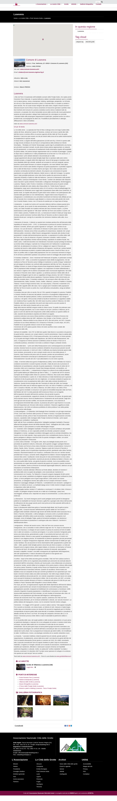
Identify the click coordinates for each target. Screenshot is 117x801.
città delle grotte (90, 41)
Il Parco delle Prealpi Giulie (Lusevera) (31, 686)
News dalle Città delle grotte (69, 764)
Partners (16, 781)
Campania (39, 766)
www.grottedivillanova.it (63, 656)
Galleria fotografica (86, 4)
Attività (73, 4)
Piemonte (39, 779)
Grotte (66, 4)
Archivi (62, 760)
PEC (84, 771)
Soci (14, 776)
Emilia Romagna (41, 769)
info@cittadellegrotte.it (43, 744)
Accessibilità (87, 764)
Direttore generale (19, 774)
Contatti (98, 4)
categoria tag (79, 41)
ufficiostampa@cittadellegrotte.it (28, 753)
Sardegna (39, 784)
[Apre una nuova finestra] (65, 725)
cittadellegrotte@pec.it (24, 755)
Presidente (16, 769)
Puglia (38, 781)
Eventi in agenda (65, 766)
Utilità (85, 760)
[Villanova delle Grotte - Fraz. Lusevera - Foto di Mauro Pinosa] (61, 700)
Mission (15, 764)
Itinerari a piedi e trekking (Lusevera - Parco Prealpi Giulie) (37, 688)
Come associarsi (18, 779)
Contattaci (86, 774)
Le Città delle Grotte (45, 760)
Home (16, 18)
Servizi (62, 769)
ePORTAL (91, 793)
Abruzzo (39, 764)
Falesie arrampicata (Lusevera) (29, 679)
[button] (43, 39)
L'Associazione (41, 4)
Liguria (38, 776)
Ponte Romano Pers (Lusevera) (29, 677)
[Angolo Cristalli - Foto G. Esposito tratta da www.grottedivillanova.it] (43, 700)
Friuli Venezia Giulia (36, 18)
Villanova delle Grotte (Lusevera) (29, 682)
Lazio (38, 774)
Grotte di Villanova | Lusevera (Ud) (39, 665)
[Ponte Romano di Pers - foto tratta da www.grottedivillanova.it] (25, 712)
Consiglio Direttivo (19, 771)
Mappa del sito (87, 766)
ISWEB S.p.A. (74, 793)
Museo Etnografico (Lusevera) (28, 684)
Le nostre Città (55, 4)
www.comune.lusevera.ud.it (28, 124)
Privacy (85, 769)
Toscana (39, 786)
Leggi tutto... (30, 667)
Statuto (15, 766)
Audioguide (63, 774)
